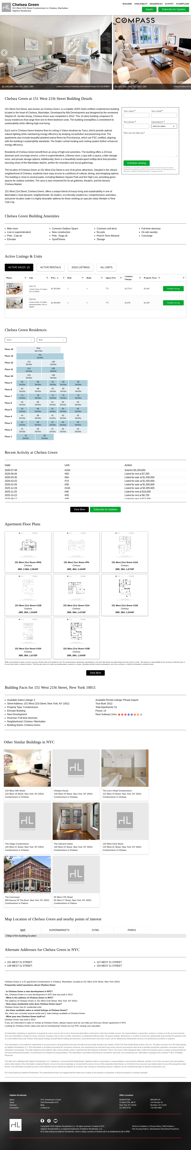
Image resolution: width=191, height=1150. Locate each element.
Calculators (14, 1108)
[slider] (95, 52)
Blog (42, 1105)
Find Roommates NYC (50, 1102)
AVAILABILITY (140, 4)
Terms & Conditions (140, 1126)
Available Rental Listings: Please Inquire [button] (117, 700)
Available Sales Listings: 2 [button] (21, 700)
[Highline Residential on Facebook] (42, 1121)
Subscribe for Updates (105, 509)
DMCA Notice (167, 1126)
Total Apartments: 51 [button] (106, 707)
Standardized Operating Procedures (164, 1129)
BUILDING (127, 4)
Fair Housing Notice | (140, 1129)
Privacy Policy (155, 1126)
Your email (156, 111)
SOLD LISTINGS (81, 267)
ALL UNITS (106, 267)
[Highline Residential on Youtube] (55, 1121)
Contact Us (45, 1108)
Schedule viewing (136, 163)
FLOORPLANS (182, 4)
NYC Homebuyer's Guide (51, 1100)
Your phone (129, 122)
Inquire (149, 9)
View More (79, 509)
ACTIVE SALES (19, 267)
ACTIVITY (169, 4)
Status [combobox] (9, 340)
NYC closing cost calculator (87, 1026)
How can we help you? (134, 133)
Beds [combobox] (41, 340)
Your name (129, 111)
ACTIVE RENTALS (50, 267)
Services (13, 1105)
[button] (186, 52)
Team (12, 1102)
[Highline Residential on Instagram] (49, 1121)
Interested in (157, 122)
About (12, 1100)
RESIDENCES (156, 4)
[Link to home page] (6, 7)
